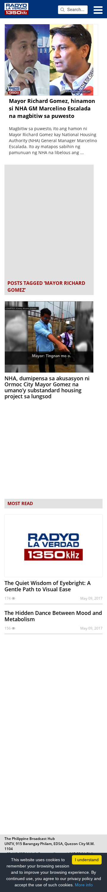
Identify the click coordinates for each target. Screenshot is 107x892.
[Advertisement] (53, 223)
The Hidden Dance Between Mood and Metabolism (53, 616)
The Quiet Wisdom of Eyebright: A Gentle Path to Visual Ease (47, 586)
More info (84, 884)
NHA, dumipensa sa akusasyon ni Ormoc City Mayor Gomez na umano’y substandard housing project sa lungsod (46, 387)
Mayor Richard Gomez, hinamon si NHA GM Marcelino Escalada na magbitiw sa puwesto (52, 108)
